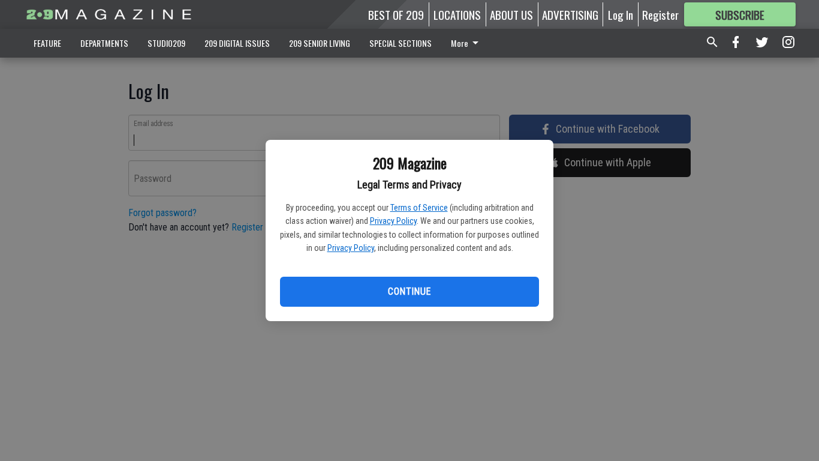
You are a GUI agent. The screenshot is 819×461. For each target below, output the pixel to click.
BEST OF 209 (396, 14)
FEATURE (47, 43)
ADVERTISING (570, 14)
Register (660, 14)
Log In (620, 14)
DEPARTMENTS (104, 43)
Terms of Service (419, 207)
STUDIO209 (166, 43)
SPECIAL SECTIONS (400, 43)
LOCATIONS (457, 14)
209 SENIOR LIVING (319, 43)
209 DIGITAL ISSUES (237, 43)
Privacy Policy (393, 221)
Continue (409, 291)
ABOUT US (511, 14)
